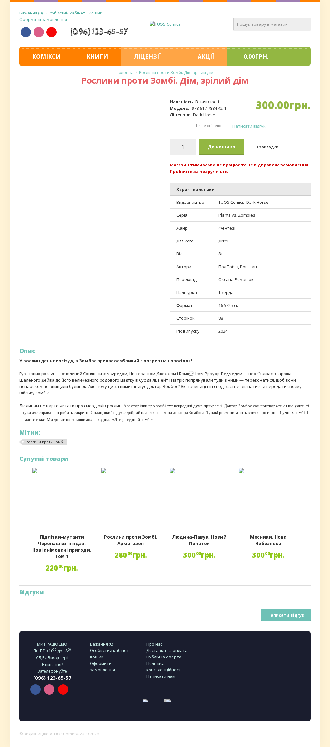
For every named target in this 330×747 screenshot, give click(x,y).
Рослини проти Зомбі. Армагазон (130, 540)
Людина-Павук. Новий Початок (199, 540)
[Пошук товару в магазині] (304, 24)
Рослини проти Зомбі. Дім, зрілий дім (176, 72)
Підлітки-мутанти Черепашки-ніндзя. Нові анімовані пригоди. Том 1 (61, 546)
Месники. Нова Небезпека (268, 540)
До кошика (221, 147)
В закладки (267, 147)
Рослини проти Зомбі (45, 442)
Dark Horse (204, 115)
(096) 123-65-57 (99, 32)
